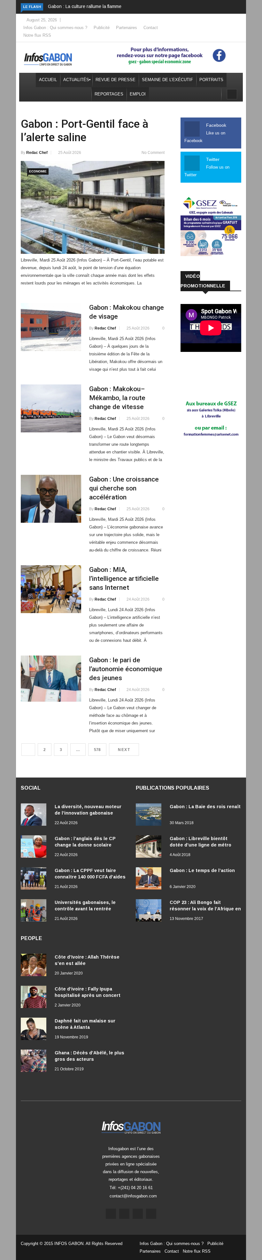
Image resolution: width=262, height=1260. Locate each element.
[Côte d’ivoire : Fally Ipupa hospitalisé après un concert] (35, 998)
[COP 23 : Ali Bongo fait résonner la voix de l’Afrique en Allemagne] (150, 911)
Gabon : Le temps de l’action (202, 870)
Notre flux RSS (37, 35)
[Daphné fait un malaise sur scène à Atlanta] (35, 1030)
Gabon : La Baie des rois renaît (205, 806)
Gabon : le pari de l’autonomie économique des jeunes (125, 669)
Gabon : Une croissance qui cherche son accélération (124, 488)
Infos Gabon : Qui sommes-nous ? (55, 27)
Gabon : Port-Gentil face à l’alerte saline (84, 131)
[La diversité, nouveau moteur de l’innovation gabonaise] (35, 815)
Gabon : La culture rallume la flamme (84, 6)
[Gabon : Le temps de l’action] (150, 879)
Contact (150, 27)
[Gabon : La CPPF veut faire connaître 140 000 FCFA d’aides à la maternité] (35, 879)
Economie (38, 171)
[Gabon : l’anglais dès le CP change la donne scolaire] (35, 847)
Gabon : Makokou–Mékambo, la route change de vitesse (117, 398)
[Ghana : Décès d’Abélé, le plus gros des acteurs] (35, 1062)
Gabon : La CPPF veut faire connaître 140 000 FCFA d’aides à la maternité (90, 877)
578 (97, 750)
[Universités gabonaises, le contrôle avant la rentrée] (35, 911)
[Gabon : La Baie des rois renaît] (150, 815)
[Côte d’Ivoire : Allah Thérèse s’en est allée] (35, 966)
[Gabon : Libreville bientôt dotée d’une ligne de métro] (150, 847)
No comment (153, 152)
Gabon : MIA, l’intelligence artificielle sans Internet (124, 578)
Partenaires (126, 27)
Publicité (102, 27)
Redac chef (37, 152)
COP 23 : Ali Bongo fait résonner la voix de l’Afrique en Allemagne (205, 909)
